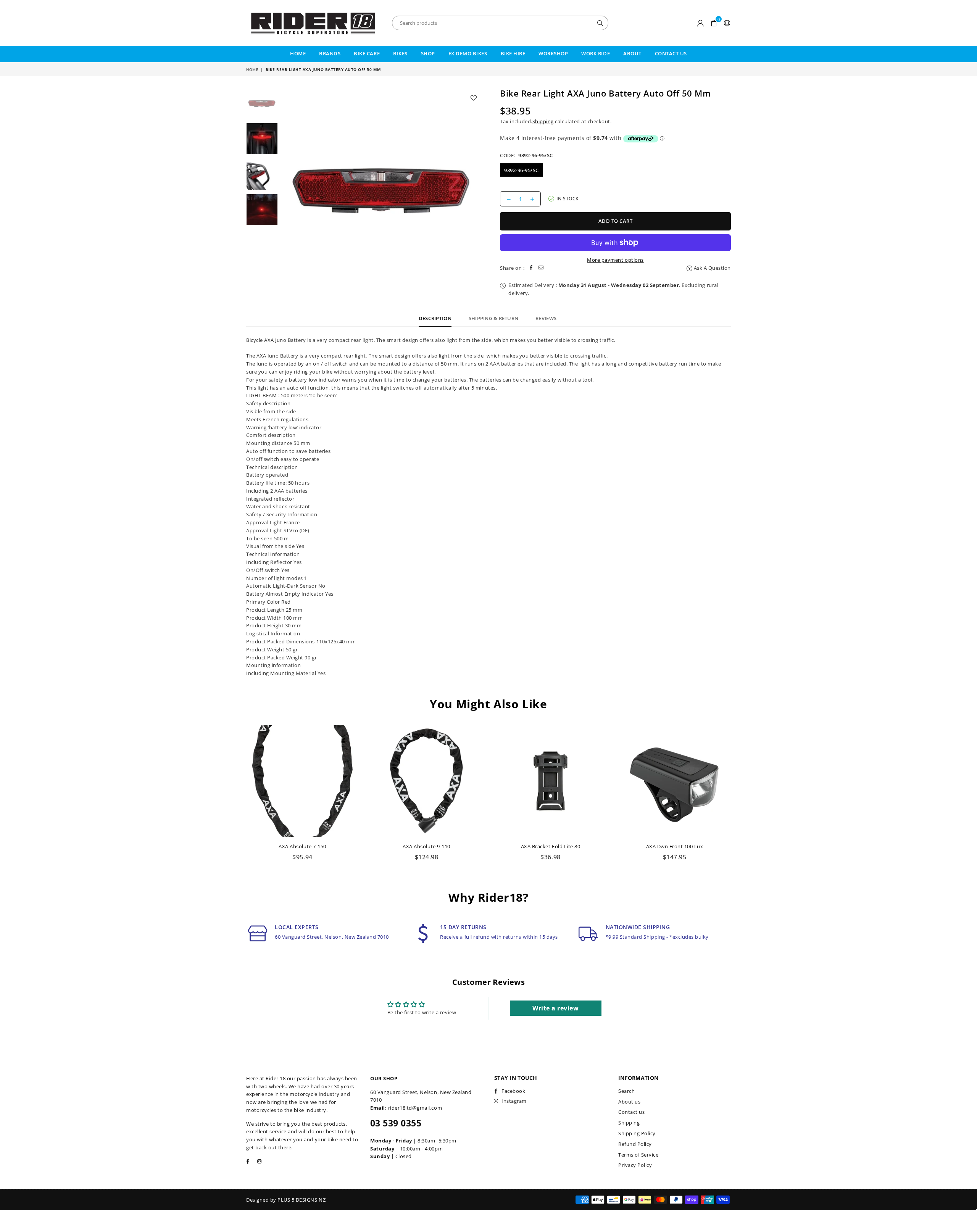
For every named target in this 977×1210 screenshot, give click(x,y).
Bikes (400, 53)
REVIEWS (545, 318)
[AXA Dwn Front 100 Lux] (674, 781)
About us (629, 1101)
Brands (329, 53)
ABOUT (632, 53)
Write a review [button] (555, 1008)
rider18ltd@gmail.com (415, 1107)
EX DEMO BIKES (467, 53)
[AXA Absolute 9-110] (426, 781)
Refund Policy (635, 1144)
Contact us (631, 1111)
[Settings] (726, 23)
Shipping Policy (637, 1133)
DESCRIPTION (435, 318)
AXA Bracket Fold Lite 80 (550, 846)
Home (298, 53)
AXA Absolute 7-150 (302, 846)
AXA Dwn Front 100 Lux (674, 846)
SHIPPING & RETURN (493, 318)
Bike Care (367, 53)
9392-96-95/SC (521, 170)
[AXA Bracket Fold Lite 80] (550, 781)
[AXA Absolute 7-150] (302, 781)
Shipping (543, 121)
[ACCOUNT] (701, 23)
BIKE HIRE (513, 53)
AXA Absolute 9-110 (426, 846)
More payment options (615, 259)
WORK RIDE (595, 53)
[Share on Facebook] (531, 268)
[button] (714, 23)
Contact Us (671, 53)
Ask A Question (711, 267)
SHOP (428, 53)
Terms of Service (638, 1154)
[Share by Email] (541, 268)
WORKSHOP (553, 53)
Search (626, 1091)
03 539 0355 (395, 1123)
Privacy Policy (635, 1165)
